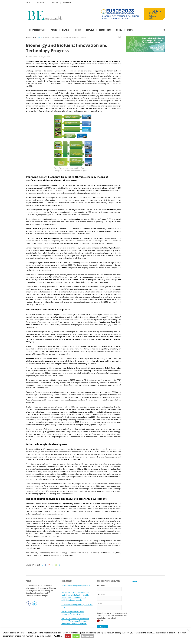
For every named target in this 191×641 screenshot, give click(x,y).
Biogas (78, 30)
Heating (65, 30)
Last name (101, 594)
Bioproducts (105, 30)
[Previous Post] (117, 37)
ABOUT (28, 2)
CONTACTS (54, 2)
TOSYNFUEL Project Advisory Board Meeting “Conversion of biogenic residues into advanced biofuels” (75, 621)
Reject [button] (68, 636)
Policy (119, 30)
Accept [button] (76, 636)
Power (54, 30)
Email (99, 604)
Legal (134, 581)
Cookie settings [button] (87, 636)
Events (130, 30)
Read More (58, 636)
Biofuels (90, 30)
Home (40, 37)
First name (101, 585)
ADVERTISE (67, 2)
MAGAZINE (41, 2)
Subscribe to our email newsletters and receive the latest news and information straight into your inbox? (112, 615)
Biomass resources (37, 30)
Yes (101, 620)
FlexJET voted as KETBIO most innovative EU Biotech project (72, 612)
